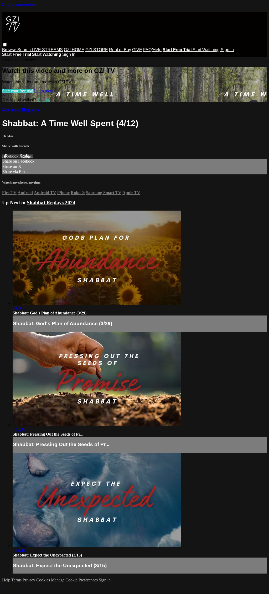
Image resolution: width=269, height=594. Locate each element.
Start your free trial (18, 91)
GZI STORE (96, 49)
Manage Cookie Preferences (75, 580)
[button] (5, 44)
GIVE (137, 49)
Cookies (43, 580)
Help (6, 580)
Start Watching (207, 49)
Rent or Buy (120, 49)
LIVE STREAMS (47, 49)
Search (24, 49)
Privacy (29, 580)
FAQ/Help (152, 49)
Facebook (10, 156)
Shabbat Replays (20, 110)
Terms (17, 580)
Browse (9, 49)
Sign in (227, 49)
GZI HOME (74, 49)
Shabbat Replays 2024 (51, 202)
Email (28, 156)
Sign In (68, 54)
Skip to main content (19, 4)
